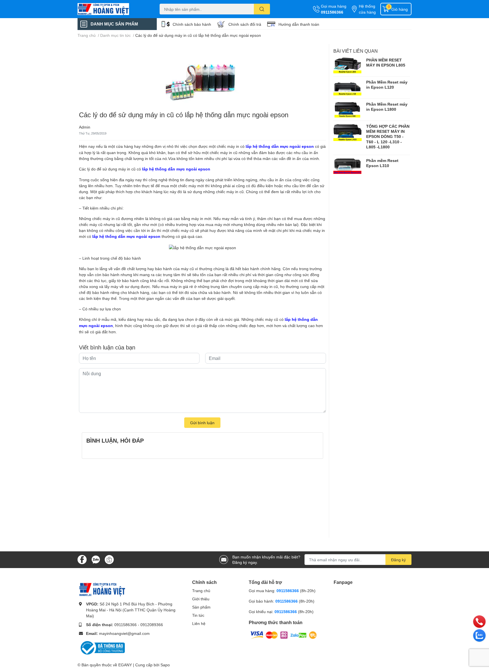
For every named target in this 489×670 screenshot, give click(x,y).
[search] (262, 9)
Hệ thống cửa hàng (367, 9)
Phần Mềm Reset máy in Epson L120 (387, 84)
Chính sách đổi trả (244, 24)
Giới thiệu (200, 598)
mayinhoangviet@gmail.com (124, 633)
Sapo (165, 664)
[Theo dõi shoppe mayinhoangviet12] (109, 559)
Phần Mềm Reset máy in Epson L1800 (387, 107)
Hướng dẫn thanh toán (298, 24)
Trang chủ (201, 590)
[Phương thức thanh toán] (283, 634)
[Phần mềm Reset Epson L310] (347, 166)
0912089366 (151, 624)
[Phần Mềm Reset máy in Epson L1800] (347, 110)
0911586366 (332, 12)
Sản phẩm (201, 607)
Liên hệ (198, 623)
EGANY (125, 664)
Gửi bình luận (202, 422)
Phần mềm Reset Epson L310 (382, 163)
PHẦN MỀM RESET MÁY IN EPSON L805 (385, 62)
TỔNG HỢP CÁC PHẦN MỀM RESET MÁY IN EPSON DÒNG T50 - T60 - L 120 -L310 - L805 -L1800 (387, 136)
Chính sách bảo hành (192, 24)
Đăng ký (398, 559)
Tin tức (198, 615)
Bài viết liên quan (355, 51)
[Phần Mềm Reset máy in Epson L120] (347, 87)
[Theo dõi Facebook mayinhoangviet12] (82, 559)
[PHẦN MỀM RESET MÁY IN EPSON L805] (347, 65)
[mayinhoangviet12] (113, 9)
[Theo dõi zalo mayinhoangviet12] (95, 559)
